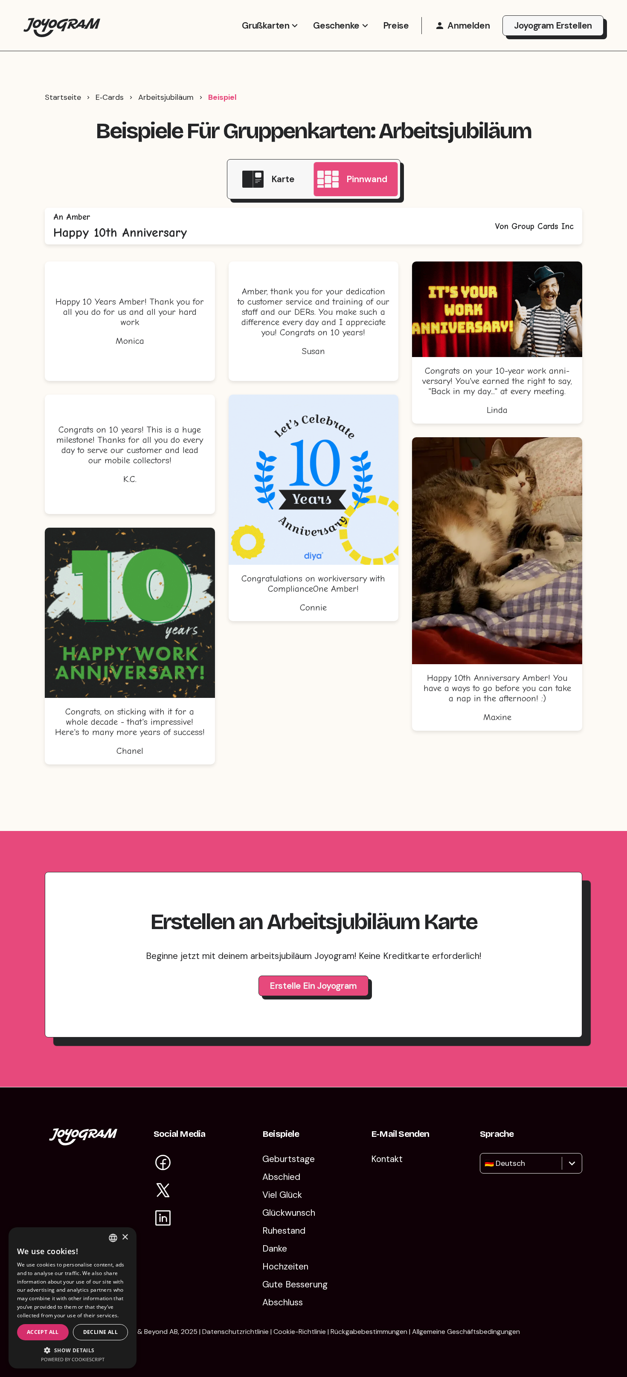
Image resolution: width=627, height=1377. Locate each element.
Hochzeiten (285, 1266)
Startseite (63, 97)
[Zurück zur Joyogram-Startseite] (61, 25)
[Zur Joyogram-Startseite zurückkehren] (83, 1142)
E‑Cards (110, 97)
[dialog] (72, 1297)
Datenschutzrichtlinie (235, 1331)
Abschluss (282, 1302)
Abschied (281, 1177)
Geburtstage (288, 1159)
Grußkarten (265, 26)
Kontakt (387, 1159)
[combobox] (486, 1163)
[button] (72, 1350)
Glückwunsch (288, 1213)
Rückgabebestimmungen (369, 1331)
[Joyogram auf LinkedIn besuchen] (163, 1219)
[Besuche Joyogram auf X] (163, 1192)
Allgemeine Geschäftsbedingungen (466, 1331)
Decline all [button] (100, 1332)
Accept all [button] (43, 1332)
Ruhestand (283, 1231)
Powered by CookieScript (72, 1359)
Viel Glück (282, 1195)
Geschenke (336, 26)
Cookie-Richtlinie (299, 1331)
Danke (274, 1249)
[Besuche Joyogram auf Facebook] (163, 1164)
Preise (396, 26)
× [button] (125, 1237)
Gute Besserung (295, 1284)
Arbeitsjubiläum (166, 97)
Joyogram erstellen (553, 26)
